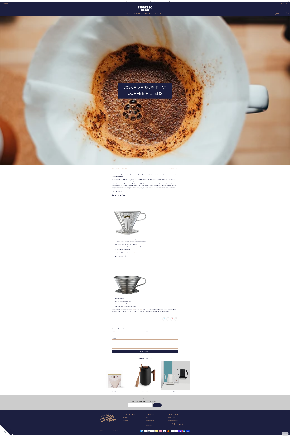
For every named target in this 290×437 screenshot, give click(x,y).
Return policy (126, 417)
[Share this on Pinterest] (172, 319)
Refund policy (126, 420)
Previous (172, 168)
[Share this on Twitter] (164, 319)
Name (113, 331)
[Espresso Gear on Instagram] (175, 424)
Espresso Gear (106, 430)
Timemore (136, 252)
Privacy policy (149, 425)
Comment (114, 338)
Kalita (133, 309)
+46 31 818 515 (4, 3)
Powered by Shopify (114, 430)
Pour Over (114, 377)
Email (147, 331)
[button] (128, 13)
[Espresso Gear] (145, 9)
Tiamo (130, 252)
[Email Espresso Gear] (169, 424)
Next (176, 168)
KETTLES (175, 377)
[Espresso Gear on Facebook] (172, 424)
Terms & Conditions (150, 420)
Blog (147, 422)
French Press (145, 377)
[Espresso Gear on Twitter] (180, 424)
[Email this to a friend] (176, 319)
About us (147, 417)
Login (282, 3)
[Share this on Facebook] (168, 319)
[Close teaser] (12, 435)
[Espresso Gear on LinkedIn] (177, 424)
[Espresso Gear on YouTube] (182, 424)
